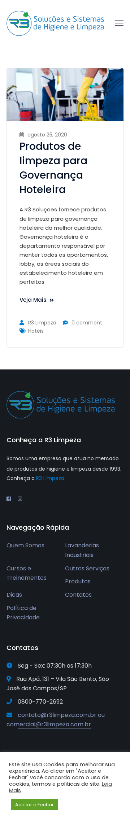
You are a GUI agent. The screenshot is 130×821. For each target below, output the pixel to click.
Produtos (78, 581)
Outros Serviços (87, 568)
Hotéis (36, 331)
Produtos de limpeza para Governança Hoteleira (53, 168)
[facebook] (8, 498)
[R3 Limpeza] (55, 23)
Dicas (14, 595)
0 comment (87, 322)
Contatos (78, 595)
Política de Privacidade (23, 613)
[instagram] (20, 498)
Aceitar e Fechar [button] (34, 804)
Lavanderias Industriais (82, 550)
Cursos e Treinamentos (26, 573)
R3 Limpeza (42, 322)
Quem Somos (25, 545)
